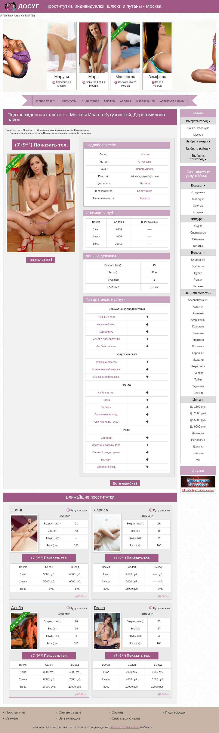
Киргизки (144, 198)
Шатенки (144, 183)
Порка (106, 399)
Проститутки (68, 100)
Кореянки (198, 353)
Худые (198, 226)
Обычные (198, 239)
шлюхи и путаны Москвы (125, 727)
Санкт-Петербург (198, 128)
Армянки (198, 313)
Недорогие (198, 439)
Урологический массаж (106, 369)
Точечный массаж (106, 362)
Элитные (198, 453)
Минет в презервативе (106, 339)
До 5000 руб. (198, 420)
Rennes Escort (45, 100)
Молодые (198, 199)
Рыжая (198, 279)
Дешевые (198, 433)
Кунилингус (106, 331)
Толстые (198, 245)
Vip (198, 459)
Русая (198, 273)
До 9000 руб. (198, 426)
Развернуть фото (39, 259)
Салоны (125, 100)
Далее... (80, 596)
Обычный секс (106, 316)
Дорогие (198, 446)
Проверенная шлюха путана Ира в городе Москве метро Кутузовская (50, 133)
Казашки (198, 333)
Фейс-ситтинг (106, 392)
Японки (198, 392)
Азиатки (198, 306)
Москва (145, 154)
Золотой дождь (106, 466)
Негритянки (198, 366)
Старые (198, 212)
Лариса (101, 510)
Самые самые (70, 712)
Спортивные (144, 191)
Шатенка (198, 286)
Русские (198, 373)
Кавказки (198, 326)
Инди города (90, 100)
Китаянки (198, 346)
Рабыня (106, 407)
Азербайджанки (198, 300)
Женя (16, 510)
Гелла (99, 608)
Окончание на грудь (106, 421)
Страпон (106, 437)
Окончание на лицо (106, 414)
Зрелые (198, 205)
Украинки (198, 386)
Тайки (198, 379)
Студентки (198, 192)
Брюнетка (198, 266)
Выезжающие (145, 100)
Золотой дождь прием (106, 452)
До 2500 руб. (198, 413)
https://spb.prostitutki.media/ (198, 490)
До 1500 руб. (198, 406)
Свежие (109, 100)
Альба (17, 608)
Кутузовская (145, 161)
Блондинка (198, 259)
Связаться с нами (172, 100)
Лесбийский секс (106, 346)
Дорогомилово (145, 168)
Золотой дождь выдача (106, 445)
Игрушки (106, 459)
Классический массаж (106, 376)
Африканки (198, 319)
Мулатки (198, 359)
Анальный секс (106, 324)
